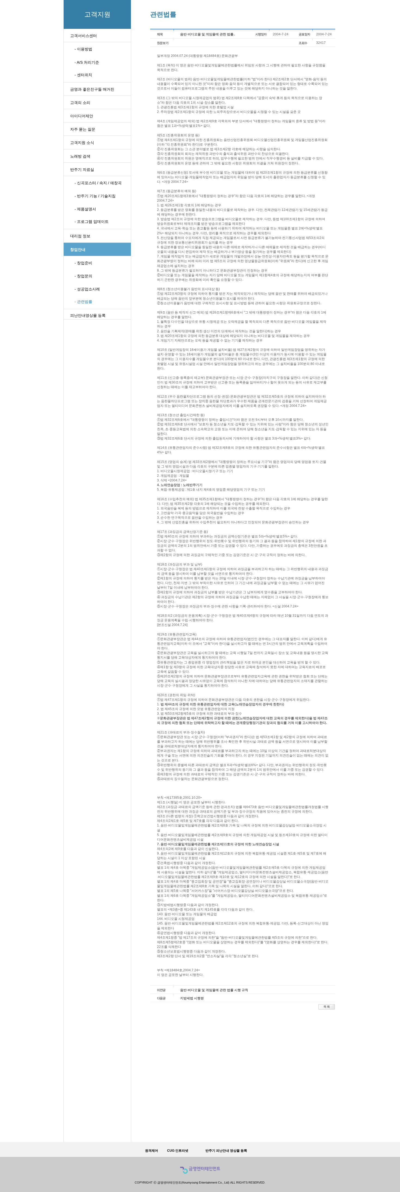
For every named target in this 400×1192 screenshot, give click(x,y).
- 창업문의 (83, 276)
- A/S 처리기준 (87, 62)
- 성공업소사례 (87, 289)
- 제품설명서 (85, 209)
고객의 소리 (80, 102)
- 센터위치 (83, 75)
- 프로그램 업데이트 (92, 221)
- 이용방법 (83, 49)
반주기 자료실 (82, 169)
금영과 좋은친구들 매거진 (92, 89)
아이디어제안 (81, 116)
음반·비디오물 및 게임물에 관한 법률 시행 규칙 (214, 990)
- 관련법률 (83, 301)
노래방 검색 (80, 156)
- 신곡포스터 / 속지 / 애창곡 (98, 183)
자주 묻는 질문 (82, 129)
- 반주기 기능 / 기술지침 (95, 196)
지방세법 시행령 (192, 998)
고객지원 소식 (82, 142)
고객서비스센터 (83, 35)
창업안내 (77, 249)
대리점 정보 (80, 236)
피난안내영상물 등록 (88, 315)
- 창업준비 (83, 263)
